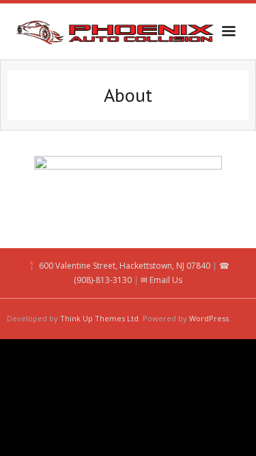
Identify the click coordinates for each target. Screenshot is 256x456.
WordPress (209, 318)
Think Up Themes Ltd (99, 318)
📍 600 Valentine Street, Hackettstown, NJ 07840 (118, 265)
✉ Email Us (161, 280)
